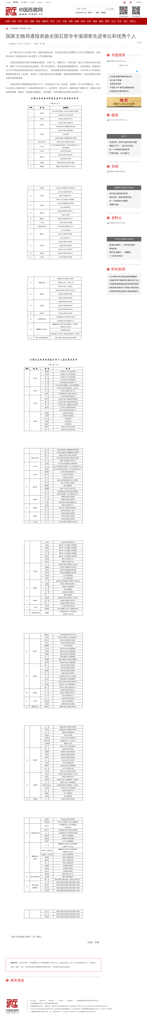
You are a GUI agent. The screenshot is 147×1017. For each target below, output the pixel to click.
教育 (107, 21)
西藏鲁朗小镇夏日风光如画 (124, 188)
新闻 (8, 21)
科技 (83, 21)
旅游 (38, 21)
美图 (71, 21)
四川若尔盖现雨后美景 (118, 193)
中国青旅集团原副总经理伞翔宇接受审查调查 (124, 280)
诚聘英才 (51, 1000)
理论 (52, 21)
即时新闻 (23, 28)
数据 (101, 21)
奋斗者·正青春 (116, 80)
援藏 (32, 21)
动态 (125, 21)
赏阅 (114, 166)
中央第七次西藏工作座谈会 (124, 239)
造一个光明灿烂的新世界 (119, 149)
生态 (113, 21)
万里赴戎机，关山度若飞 (119, 153)
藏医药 (45, 21)
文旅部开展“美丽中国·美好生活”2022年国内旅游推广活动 (124, 276)
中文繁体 (24, 2)
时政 (14, 21)
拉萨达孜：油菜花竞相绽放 (120, 197)
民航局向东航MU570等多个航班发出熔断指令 (124, 283)
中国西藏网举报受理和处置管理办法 (87, 1000)
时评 (20, 21)
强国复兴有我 (115, 84)
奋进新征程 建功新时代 (119, 91)
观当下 (124, 136)
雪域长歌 (113, 249)
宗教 (65, 21)
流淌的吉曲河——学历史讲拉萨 (122, 245)
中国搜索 (138, 2)
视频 (77, 21)
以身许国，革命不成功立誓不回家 (123, 142)
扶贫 (119, 21)
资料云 (133, 21)
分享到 (139, 42)
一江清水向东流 (115, 256)
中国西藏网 (14, 28)
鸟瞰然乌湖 (114, 204)
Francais (48, 2)
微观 (95, 21)
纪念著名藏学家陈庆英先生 (121, 76)
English (32, 2)
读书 (89, 21)
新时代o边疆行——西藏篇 (119, 252)
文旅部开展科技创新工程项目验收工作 (124, 287)
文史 (59, 21)
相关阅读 (17, 980)
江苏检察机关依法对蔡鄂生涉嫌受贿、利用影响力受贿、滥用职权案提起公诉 (124, 291)
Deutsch (40, 2)
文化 (26, 21)
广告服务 (60, 1000)
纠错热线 (70, 1000)
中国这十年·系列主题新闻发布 (122, 87)
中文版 (8, 2)
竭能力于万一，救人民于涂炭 (121, 146)
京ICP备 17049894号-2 (70, 1011)
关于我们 (33, 1000)
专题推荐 (118, 55)
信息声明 (42, 1000)
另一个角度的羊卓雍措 (118, 201)
